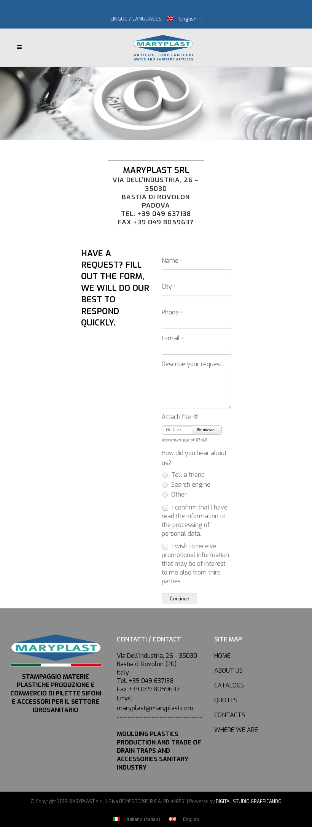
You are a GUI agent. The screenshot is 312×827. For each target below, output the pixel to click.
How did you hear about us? (194, 458)
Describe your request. (192, 364)
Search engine (190, 485)
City (169, 286)
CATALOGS (229, 685)
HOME (222, 656)
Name (172, 261)
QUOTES (225, 700)
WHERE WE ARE (236, 730)
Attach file (176, 417)
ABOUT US (228, 671)
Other (178, 494)
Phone (172, 312)
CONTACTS (229, 715)
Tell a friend (187, 475)
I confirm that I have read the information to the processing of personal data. (195, 520)
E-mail (173, 338)
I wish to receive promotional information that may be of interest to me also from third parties (195, 563)
